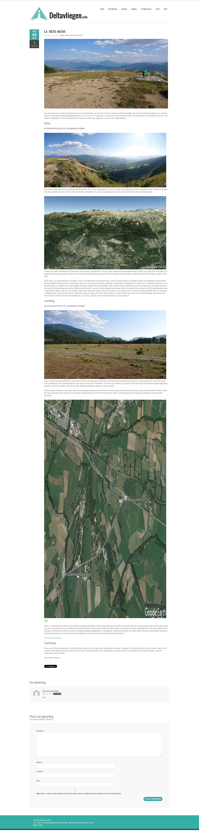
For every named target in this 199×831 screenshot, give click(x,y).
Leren (102, 9)
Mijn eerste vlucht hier (52, 638)
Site (38, 781)
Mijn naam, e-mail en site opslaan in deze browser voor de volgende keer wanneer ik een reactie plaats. (79, 794)
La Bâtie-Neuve (55, 31)
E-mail (40, 772)
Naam (40, 762)
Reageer (57, 694)
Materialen (112, 9)
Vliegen (124, 9)
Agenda (134, 9)
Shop (158, 9)
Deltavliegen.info (51, 691)
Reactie (34, 44)
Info (165, 9)
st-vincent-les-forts (88, 116)
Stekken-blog (146, 9)
